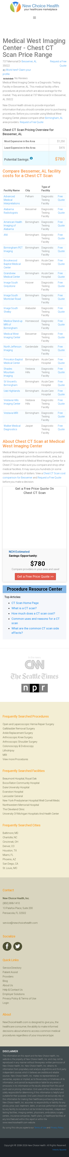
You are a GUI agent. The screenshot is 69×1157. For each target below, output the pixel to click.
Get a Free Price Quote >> (35, 576)
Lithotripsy (8, 750)
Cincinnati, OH (10, 841)
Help (5, 989)
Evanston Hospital (13, 791)
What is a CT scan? (24, 608)
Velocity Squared (59, 1150)
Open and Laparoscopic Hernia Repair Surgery (28, 724)
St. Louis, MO (10, 868)
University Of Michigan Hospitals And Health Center (31, 813)
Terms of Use (28, 998)
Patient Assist (10, 972)
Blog (5, 981)
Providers (8, 976)
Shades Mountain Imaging (9, 372)
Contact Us (16, 989)
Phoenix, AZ (9, 859)
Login (6, 1002)
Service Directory (12, 967)
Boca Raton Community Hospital (21, 783)
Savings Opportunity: (23, 555)
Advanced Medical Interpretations (12, 200)
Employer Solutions (14, 994)
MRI (5, 754)
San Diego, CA (10, 863)
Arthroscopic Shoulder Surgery (20, 741)
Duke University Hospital (16, 787)
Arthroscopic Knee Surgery (18, 737)
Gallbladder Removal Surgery (19, 728)
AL (35, 61)
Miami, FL (8, 855)
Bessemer (27, 61)
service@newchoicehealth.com (20, 922)
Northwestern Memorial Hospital (21, 805)
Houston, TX (10, 850)
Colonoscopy (10, 746)
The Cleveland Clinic (14, 809)
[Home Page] (34, 6)
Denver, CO (9, 846)
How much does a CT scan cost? (33, 613)
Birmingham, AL (54, 118)
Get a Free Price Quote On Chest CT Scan (34, 491)
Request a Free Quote (31, 122)
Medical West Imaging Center (34, 44)
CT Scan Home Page (25, 603)
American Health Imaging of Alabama (13, 225)
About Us (8, 985)
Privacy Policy (10, 998)
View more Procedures (15, 759)
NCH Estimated (19, 551)
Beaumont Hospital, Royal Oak (20, 778)
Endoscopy (27, 746)
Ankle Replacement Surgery (18, 733)
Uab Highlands (12, 390)
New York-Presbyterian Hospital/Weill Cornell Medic (31, 800)
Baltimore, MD (10, 833)
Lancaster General (13, 796)
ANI (6, 234)
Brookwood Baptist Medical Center (12, 264)
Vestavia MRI (11, 413)
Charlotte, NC (10, 837)
